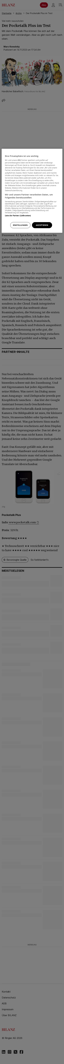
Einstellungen (20, 225)
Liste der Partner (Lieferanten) (18, 215)
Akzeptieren (42, 225)
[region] (32, 191)
